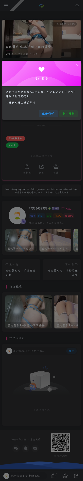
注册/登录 (48, 113)
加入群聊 (68, 113)
